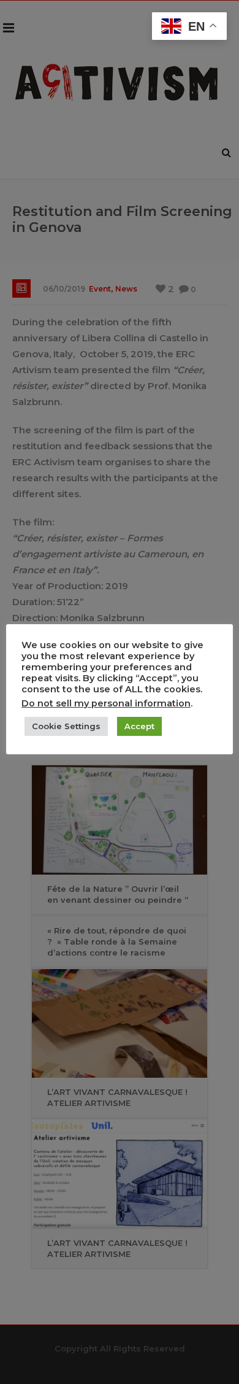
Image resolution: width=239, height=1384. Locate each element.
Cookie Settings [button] (66, 726)
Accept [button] (139, 726)
